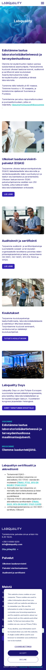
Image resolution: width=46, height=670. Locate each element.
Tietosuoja (23, 667)
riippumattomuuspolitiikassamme (28, 105)
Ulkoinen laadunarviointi (14, 563)
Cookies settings (23, 646)
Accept (23, 653)
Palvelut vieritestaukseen (15, 568)
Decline (23, 659)
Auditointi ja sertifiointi (13, 572)
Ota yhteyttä (9, 549)
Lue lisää (8, 194)
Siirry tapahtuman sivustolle (19, 408)
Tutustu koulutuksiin (15, 338)
